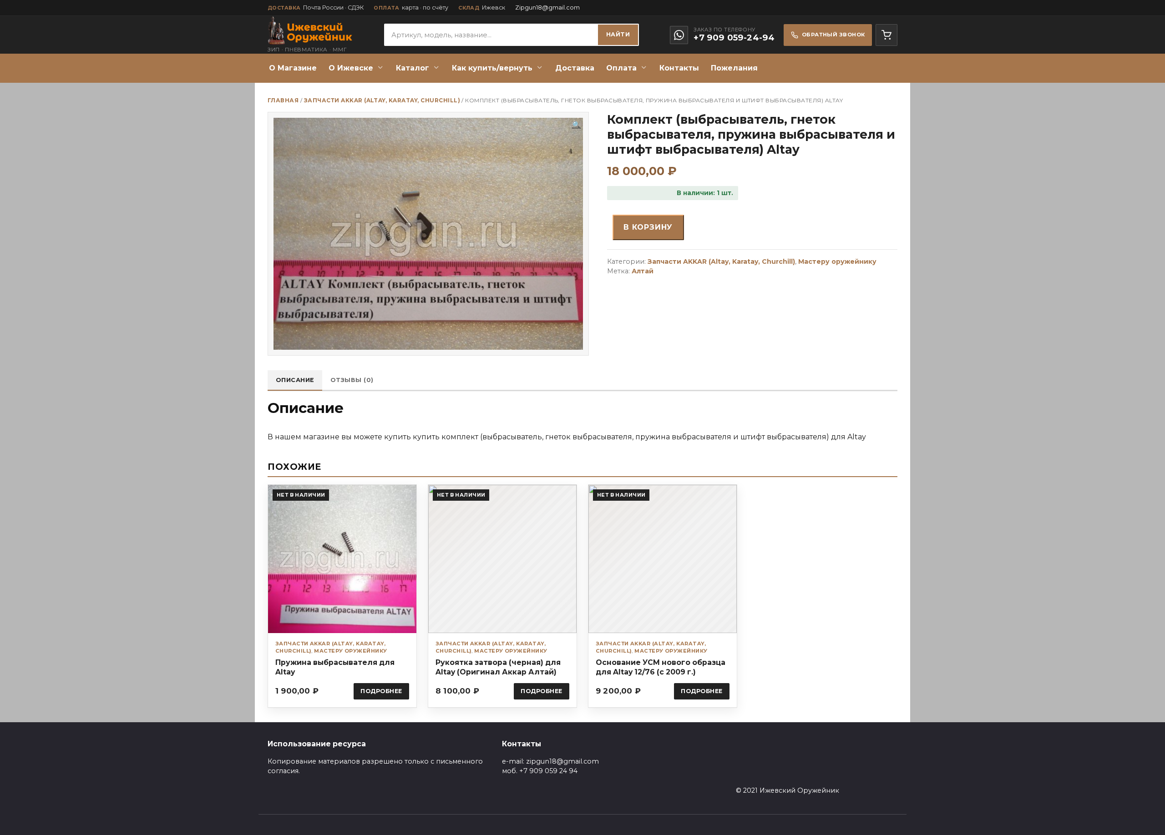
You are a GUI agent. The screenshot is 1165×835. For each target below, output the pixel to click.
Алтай (642, 271)
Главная (283, 100)
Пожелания (734, 68)
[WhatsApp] (679, 35)
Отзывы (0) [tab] (352, 380)
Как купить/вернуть (492, 68)
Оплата (621, 68)
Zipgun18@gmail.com (547, 7)
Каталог (412, 68)
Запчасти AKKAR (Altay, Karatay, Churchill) (382, 100)
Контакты (679, 68)
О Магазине (293, 68)
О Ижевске (351, 68)
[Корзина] (886, 35)
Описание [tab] (295, 380)
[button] (576, 125)
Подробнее (381, 691)
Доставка (574, 68)
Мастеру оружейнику (837, 261)
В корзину (648, 227)
